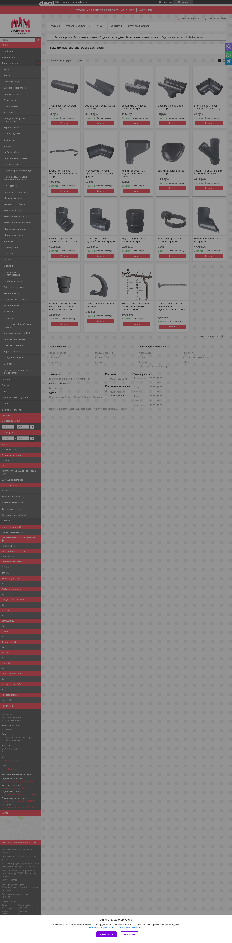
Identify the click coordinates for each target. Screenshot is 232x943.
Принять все (106, 934)
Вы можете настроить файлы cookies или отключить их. (115, 927)
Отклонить (129, 934)
